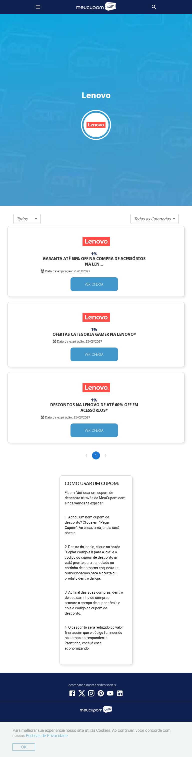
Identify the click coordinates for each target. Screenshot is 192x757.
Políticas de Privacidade (47, 735)
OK (23, 747)
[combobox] (27, 219)
